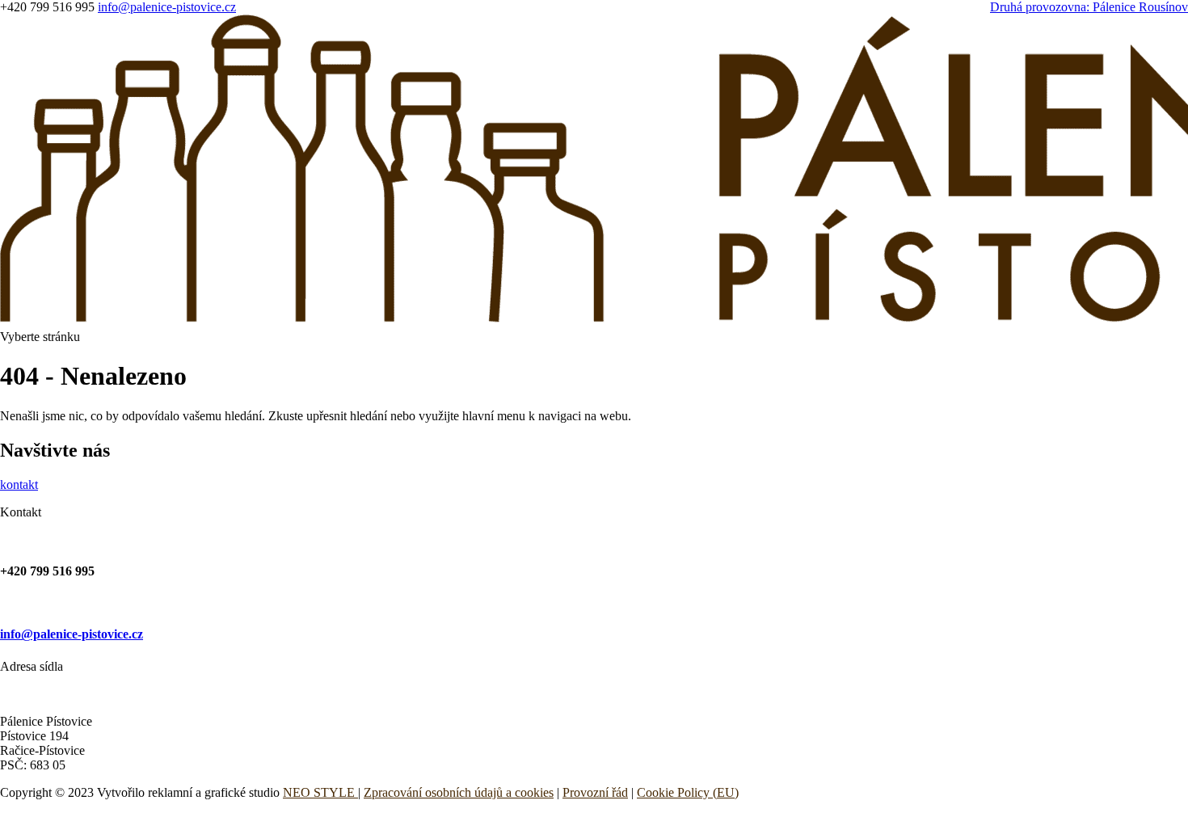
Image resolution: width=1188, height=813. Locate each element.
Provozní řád (595, 792)
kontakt (19, 484)
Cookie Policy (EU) (688, 792)
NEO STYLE (319, 792)
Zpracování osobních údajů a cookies (459, 792)
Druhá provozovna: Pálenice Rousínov (1089, 7)
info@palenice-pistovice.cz (71, 634)
